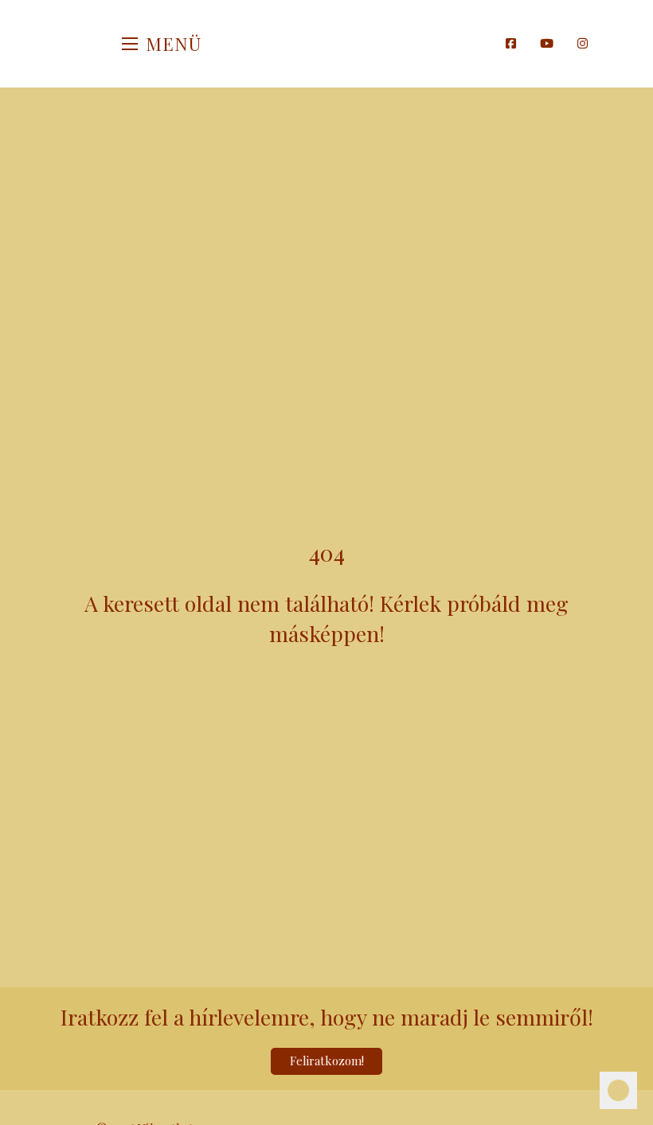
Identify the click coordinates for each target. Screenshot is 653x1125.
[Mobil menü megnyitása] (130, 43)
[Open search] (486, 43)
